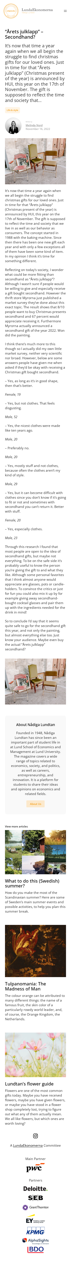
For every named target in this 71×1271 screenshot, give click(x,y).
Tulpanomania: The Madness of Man (25, 986)
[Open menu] (65, 11)
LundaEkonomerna (28, 1145)
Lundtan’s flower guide (29, 1083)
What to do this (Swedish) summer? (32, 883)
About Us (35, 804)
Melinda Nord (34, 125)
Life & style (12, 110)
